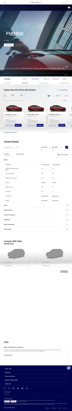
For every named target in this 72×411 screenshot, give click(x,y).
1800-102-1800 (6, 394)
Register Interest (9, 44)
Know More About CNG (9, 132)
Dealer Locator (56, 78)
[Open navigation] (5, 2)
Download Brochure (20, 44)
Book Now (18, 125)
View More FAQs (8, 355)
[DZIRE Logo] (8, 79)
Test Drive (64, 78)
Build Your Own (9, 125)
